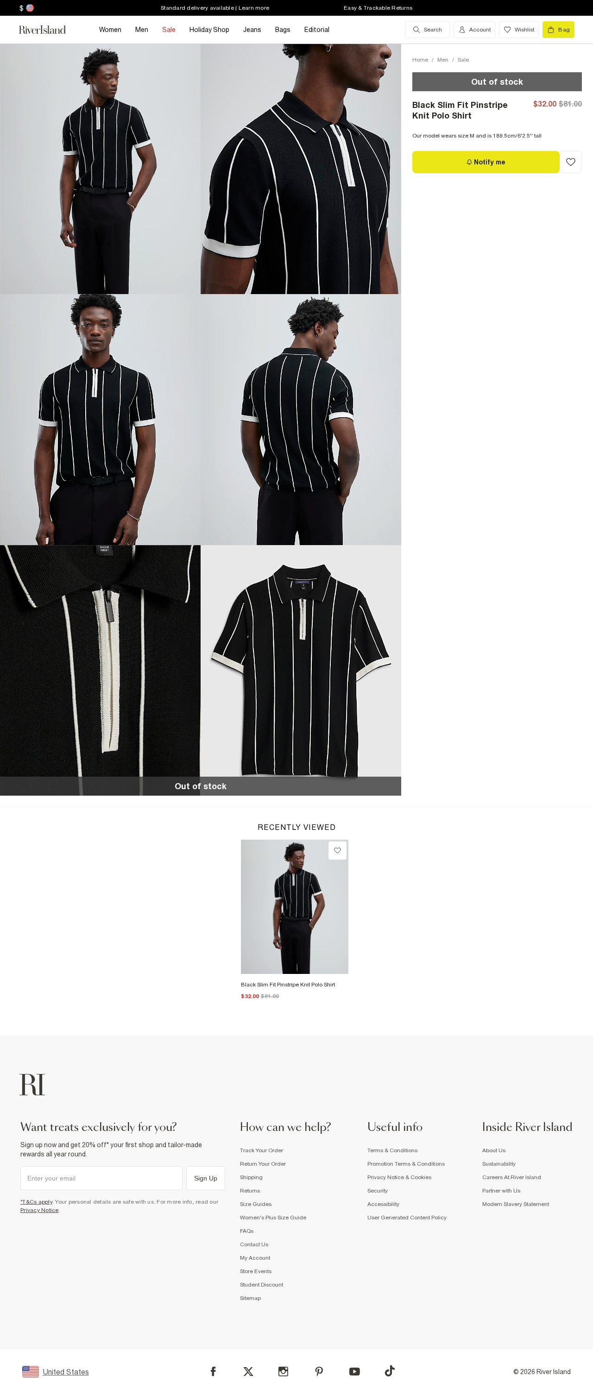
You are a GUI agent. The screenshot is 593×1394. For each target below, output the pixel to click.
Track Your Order (261, 1150)
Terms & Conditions (392, 1150)
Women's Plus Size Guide (273, 1217)
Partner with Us (501, 1190)
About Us (493, 1150)
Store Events (255, 1271)
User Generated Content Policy (407, 1217)
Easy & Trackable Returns (378, 8)
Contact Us (254, 1244)
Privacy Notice (39, 1210)
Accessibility (383, 1204)
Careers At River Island (511, 1177)
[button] (100, 169)
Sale (463, 60)
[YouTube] (354, 1371)
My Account (255, 1258)
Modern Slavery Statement (515, 1204)
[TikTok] (389, 1370)
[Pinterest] (319, 1371)
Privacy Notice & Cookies (399, 1177)
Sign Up (205, 1178)
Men (442, 60)
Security (377, 1190)
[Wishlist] (337, 850)
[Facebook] (213, 1371)
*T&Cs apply (36, 1202)
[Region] (29, 8)
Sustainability (499, 1164)
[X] (248, 1371)
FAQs (246, 1231)
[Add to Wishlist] (571, 162)
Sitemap (250, 1298)
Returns (250, 1190)
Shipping (251, 1177)
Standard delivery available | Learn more (215, 8)
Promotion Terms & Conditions (406, 1164)
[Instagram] (283, 1371)
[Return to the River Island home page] (49, 30)
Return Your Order (263, 1164)
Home (420, 60)
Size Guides (255, 1204)
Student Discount (261, 1284)
